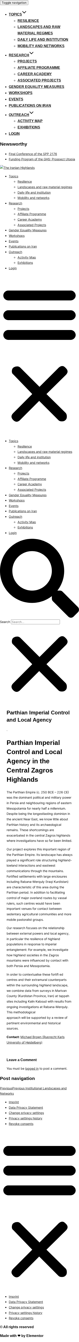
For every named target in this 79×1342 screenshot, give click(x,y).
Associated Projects (39, 80)
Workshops (20, 93)
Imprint (14, 1102)
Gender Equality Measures (36, 87)
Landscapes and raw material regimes (45, 187)
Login (14, 134)
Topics (15, 14)
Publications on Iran (30, 105)
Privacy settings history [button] (25, 1118)
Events (16, 99)
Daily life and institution (43, 39)
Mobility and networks (41, 46)
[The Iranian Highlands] (17, 168)
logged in (32, 1068)
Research (19, 55)
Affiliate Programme (39, 68)
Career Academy (35, 74)
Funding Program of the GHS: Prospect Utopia (42, 159)
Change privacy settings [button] (26, 1113)
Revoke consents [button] (21, 1124)
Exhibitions (29, 127)
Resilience (28, 21)
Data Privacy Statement (26, 1107)
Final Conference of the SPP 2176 (33, 154)
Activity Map (30, 121)
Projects (27, 61)
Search (5, 622)
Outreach (19, 115)
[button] (39, 354)
